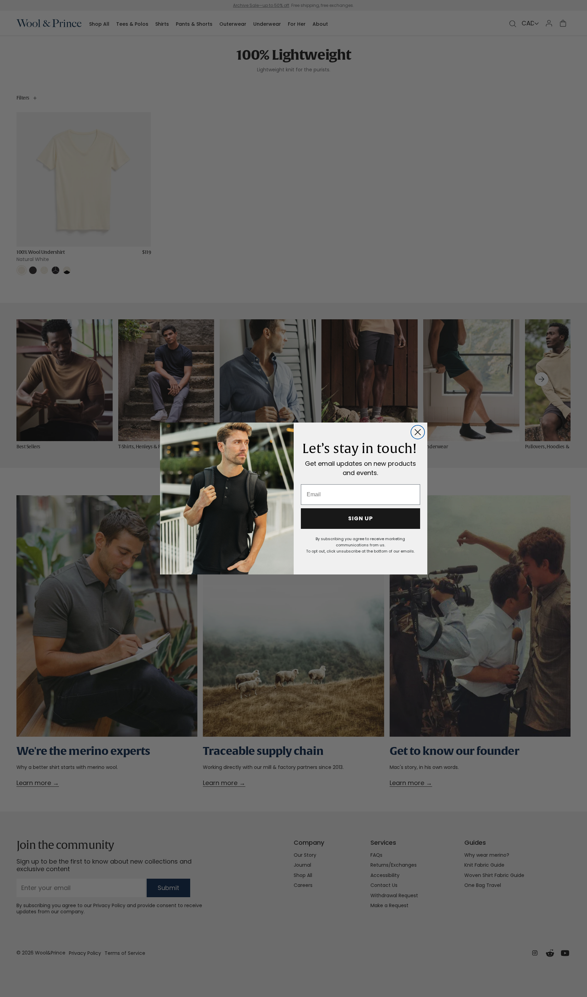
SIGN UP (360, 518)
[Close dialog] (418, 432)
